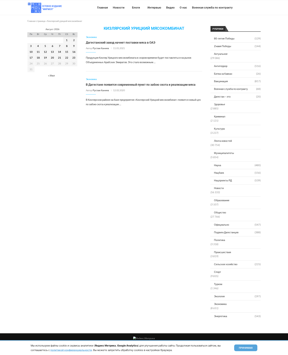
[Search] (259, 7)
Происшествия (222, 252)
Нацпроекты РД (237, 180)
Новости (118, 7)
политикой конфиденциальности (71, 350)
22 (66, 57)
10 (31, 51)
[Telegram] (250, 7)
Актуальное (221, 53)
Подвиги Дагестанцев (237, 232)
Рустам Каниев (101, 48)
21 (59, 57)
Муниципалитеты (224, 152)
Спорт (217, 271)
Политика (219, 239)
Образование (221, 200)
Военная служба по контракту (212, 7)
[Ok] (254, 7)
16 (73, 51)
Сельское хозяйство (237, 264)
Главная (102, 7)
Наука (237, 165)
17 (31, 57)
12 (45, 51)
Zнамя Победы (237, 46)
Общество (220, 212)
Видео (170, 7)
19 (45, 57)
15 (66, 51)
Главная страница (36, 21)
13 (52, 51)
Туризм (218, 284)
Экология (237, 296)
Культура (219, 128)
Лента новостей (223, 140)
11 (38, 51)
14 (59, 51)
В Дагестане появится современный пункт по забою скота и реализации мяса (141, 84)
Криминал (219, 116)
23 (73, 57)
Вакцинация (237, 81)
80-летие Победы (237, 38)
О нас (183, 7)
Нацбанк (237, 172)
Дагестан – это (237, 96)
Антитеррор (237, 65)
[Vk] (247, 7)
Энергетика (237, 316)
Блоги (136, 7)
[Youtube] (243, 7)
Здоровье (219, 104)
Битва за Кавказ (237, 73)
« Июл (51, 75)
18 (38, 57)
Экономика (220, 303)
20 (52, 57)
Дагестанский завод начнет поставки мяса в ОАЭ (120, 42)
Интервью (154, 7)
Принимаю (246, 347)
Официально (237, 224)
